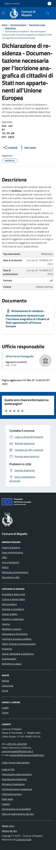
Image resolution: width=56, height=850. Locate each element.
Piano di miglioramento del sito (18, 814)
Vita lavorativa (9, 604)
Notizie (5, 681)
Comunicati (7, 685)
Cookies (6, 804)
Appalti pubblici (9, 614)
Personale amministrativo (15, 572)
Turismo (6, 624)
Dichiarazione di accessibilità (16, 809)
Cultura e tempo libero (13, 599)
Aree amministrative (12, 552)
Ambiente (7, 649)
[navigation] (3, 13)
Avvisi (5, 690)
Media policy (8, 826)
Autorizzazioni (9, 659)
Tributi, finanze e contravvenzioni (19, 644)
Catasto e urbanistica (13, 619)
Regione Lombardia (12, 3)
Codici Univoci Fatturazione (15, 762)
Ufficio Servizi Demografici (20, 356)
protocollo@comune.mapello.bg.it (27, 755)
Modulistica (10, 28)
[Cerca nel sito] (47, 13)
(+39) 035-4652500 (16, 744)
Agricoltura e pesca (11, 664)
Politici (5, 567)
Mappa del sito (9, 831)
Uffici (4, 557)
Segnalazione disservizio (14, 779)
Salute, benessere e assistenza (18, 654)
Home (4, 24)
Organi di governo (11, 547)
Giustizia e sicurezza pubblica (16, 639)
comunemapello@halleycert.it (17, 751)
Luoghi (5, 707)
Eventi (5, 712)
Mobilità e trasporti (11, 629)
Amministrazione (18, 24)
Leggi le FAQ (8, 769)
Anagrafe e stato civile (13, 594)
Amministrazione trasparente (17, 789)
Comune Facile (23, 839)
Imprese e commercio (13, 609)
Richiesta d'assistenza (13, 784)
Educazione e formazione (15, 634)
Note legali (7, 799)
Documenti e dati (37, 24)
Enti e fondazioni (10, 562)
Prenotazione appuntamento (17, 774)
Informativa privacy (12, 794)
